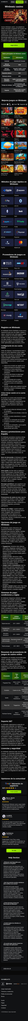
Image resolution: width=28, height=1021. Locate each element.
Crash (15, 104)
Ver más (14, 850)
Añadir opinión (14, 791)
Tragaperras (23, 104)
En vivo (10, 104)
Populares (3, 104)
